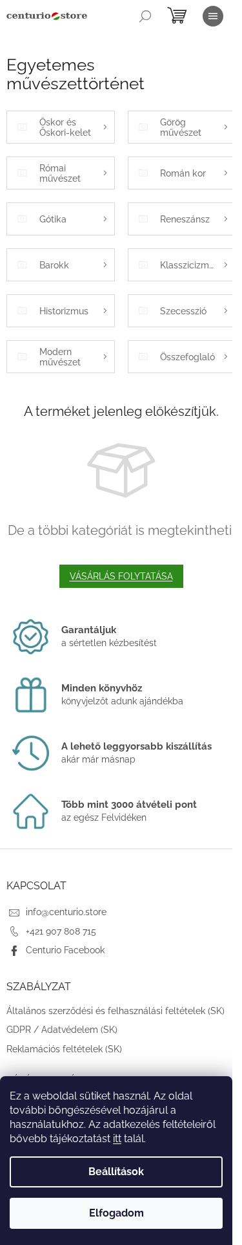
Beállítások (116, 1171)
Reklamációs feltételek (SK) (64, 1049)
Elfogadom (116, 1213)
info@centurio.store (66, 912)
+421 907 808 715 (61, 931)
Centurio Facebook (65, 950)
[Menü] (213, 16)
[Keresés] (145, 16)
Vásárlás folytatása (121, 576)
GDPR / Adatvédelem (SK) (61, 1029)
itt (117, 1138)
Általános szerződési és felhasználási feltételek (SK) (115, 1011)
